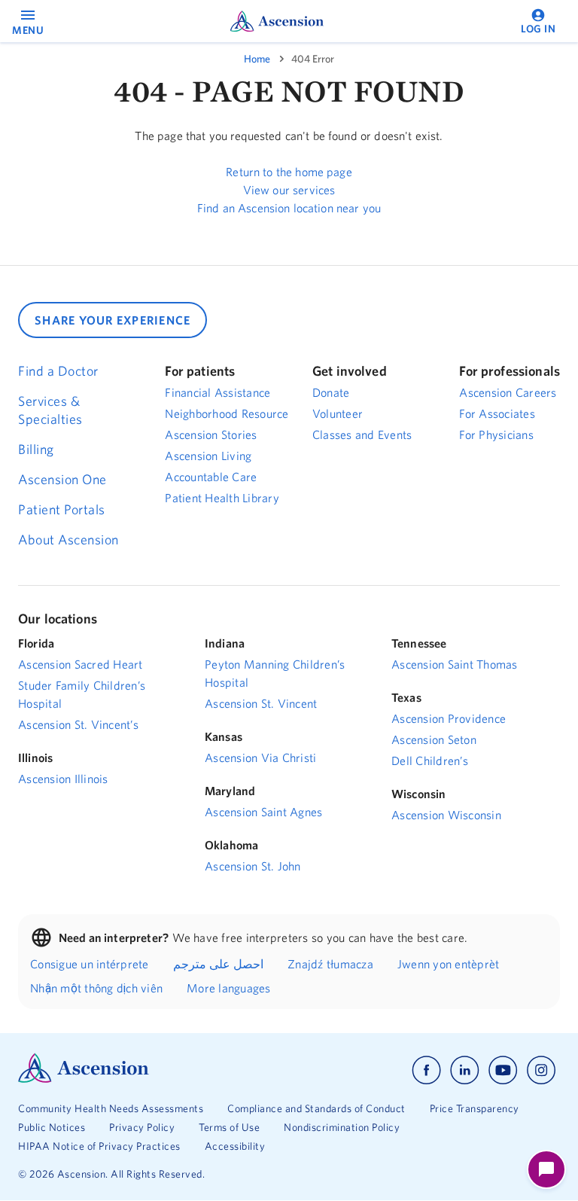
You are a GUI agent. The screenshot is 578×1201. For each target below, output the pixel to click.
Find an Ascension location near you (289, 208)
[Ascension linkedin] (464, 1070)
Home (257, 59)
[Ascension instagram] (541, 1070)
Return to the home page (288, 171)
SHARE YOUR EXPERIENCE (112, 320)
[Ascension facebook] (426, 1070)
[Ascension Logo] (83, 1079)
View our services (289, 190)
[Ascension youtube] (503, 1070)
